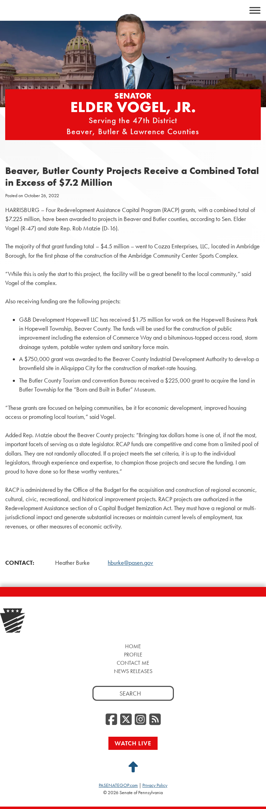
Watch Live (133, 743)
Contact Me (133, 662)
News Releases (133, 671)
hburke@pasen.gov (130, 563)
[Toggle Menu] (254, 10)
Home (133, 646)
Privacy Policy (154, 785)
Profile (133, 654)
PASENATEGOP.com (118, 785)
